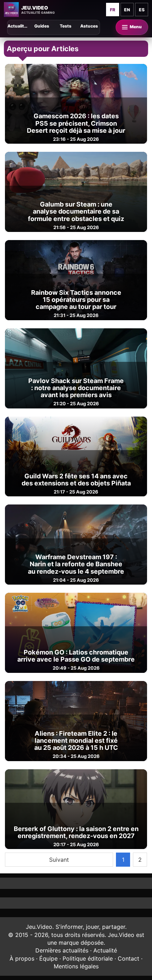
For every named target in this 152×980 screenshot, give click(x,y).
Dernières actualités (61, 950)
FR (112, 9)
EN (127, 9)
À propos (22, 958)
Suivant (59, 859)
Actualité (105, 950)
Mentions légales (76, 966)
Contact (128, 958)
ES (142, 9)
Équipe (48, 958)
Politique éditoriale (88, 958)
